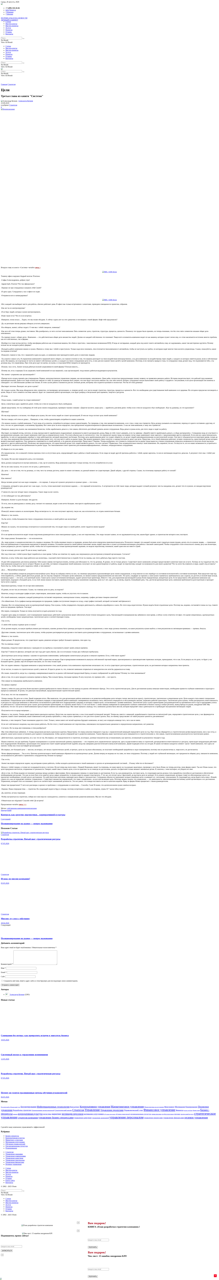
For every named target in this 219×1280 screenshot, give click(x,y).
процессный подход (187, 1114)
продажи (177, 1114)
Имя (3, 968)
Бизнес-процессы (12, 1136)
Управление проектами (112, 1110)
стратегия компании (28, 1117)
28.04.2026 (5, 923)
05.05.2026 (5, 883)
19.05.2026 (5, 1040)
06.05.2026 (5, 1097)
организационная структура (140, 1114)
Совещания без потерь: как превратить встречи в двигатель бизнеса (35, 1035)
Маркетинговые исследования (154, 1107)
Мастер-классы (11, 24)
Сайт (3, 976)
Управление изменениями (15, 1156)
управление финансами (173, 1118)
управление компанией (100, 1118)
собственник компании (16, 808)
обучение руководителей (123, 1114)
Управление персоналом (15, 1160)
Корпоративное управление (95, 1106)
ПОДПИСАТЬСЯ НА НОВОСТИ (14, 18)
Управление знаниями (14, 1154)
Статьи (8, 22)
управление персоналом (126, 1117)
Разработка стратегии (22, 1110)
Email (4, 972)
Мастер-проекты (11, 26)
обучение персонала (109, 1114)
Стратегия (12, 84)
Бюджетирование (28, 1107)
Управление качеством (14, 1158)
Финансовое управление (159, 1110)
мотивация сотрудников (94, 1114)
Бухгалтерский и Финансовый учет (10, 1107)
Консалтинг (74, 1107)
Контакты (9, 34)
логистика (47, 1114)
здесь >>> (22, 804)
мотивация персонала (72, 1113)
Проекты (8, 30)
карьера (15, 1114)
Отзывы (8, 32)
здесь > (38, 267)
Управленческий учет (133, 1110)
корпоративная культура (30, 1113)
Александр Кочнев (25, 101)
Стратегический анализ (63, 1110)
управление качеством (82, 1118)
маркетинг (56, 1114)
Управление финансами (14, 1162)
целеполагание (31, 808)
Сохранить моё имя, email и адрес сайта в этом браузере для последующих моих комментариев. (41, 981)
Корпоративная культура (15, 1138)
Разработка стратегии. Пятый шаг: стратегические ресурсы (30, 839)
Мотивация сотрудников (15, 1142)
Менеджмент (169, 1107)
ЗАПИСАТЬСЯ (7, 1251)
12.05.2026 (5, 1059)
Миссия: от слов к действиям (15, 918)
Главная (4, 84)
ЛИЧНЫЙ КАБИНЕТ (9, 20)
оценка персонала (157, 1114)
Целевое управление (13, 1164)
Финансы (179, 1110)
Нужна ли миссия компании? (15, 879)
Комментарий (7, 964)
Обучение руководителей (15, 1144)
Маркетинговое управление (127, 1106)
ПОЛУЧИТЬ (93, 1247)
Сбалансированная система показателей (42, 1110)
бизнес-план (196, 1110)
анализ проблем (188, 1110)
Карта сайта (10, 1180)
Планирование (191, 1107)
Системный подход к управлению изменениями (24, 1054)
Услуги (8, 28)
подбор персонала (168, 1114)
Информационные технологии (53, 1106)
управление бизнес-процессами (56, 1117)
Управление (92, 1110)
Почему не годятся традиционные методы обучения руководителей (34, 1093)
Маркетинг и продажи (14, 1140)
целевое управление (196, 1117)
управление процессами (153, 1118)
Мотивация (180, 1107)
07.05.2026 (5, 843)
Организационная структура (16, 1146)
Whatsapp (9, 12)
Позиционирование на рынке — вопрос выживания (26, 938)
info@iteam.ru (10, 10)
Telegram (9, 14)
